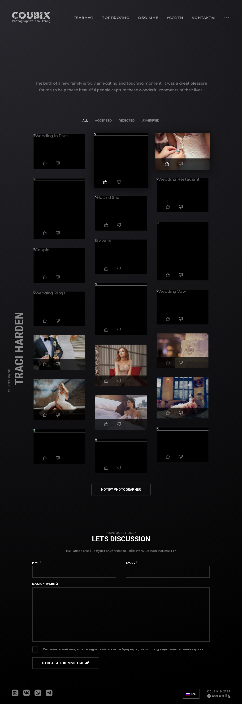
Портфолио (115, 17)
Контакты (203, 17)
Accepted (103, 120)
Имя (36, 562)
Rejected (127, 120)
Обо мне (148, 17)
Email (131, 562)
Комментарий (45, 584)
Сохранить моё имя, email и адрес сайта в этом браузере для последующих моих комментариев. (123, 649)
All (85, 120)
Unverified (151, 120)
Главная (83, 17)
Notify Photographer (121, 489)
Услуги (175, 17)
